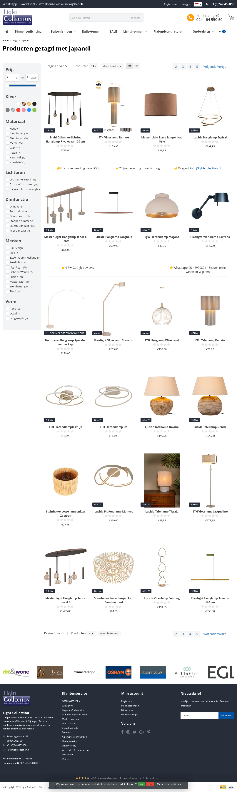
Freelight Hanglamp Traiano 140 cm (210, 600)
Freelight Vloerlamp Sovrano (113, 340)
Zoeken (135, 17)
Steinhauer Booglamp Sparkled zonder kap (65, 342)
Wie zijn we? (68, 705)
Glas (15, 148)
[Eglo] (221, 672)
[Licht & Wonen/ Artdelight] (16, 672)
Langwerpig (19, 318)
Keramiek (17, 157)
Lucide (16, 277)
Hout (14, 128)
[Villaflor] (187, 672)
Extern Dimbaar (22, 225)
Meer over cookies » (169, 784)
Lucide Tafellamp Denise (210, 427)
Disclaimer (67, 754)
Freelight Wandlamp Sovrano (210, 237)
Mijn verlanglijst (129, 714)
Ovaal (15, 313)
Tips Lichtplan (69, 723)
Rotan (15, 152)
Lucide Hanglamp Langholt (114, 237)
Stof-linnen (19, 138)
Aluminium (19, 133)
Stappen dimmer (22, 221)
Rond (15, 308)
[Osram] (118, 672)
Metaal (16, 143)
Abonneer (226, 715)
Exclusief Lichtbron (24, 184)
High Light (18, 267)
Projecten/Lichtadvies (73, 710)
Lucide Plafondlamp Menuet (113, 511)
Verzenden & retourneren (75, 750)
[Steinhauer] (153, 672)
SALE (113, 31)
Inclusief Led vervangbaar (25, 189)
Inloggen (186, 4)
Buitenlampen (62, 31)
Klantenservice (69, 741)
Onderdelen (202, 31)
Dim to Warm (20, 216)
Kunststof (17, 162)
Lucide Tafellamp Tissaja (161, 511)
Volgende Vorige (214, 67)
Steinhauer (19, 286)
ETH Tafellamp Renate (210, 340)
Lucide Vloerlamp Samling (162, 598)
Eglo (14, 252)
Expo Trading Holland (25, 257)
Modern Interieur (71, 719)
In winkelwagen (64, 157)
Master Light (20, 281)
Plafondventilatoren (168, 31)
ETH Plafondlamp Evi (114, 427)
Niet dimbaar (20, 230)
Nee (150, 784)
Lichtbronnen (133, 31)
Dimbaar (17, 206)
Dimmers (67, 732)
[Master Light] (84, 672)
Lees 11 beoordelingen (149, 778)
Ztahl (15, 291)
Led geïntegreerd (23, 179)
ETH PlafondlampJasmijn (65, 427)
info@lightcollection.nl (205, 168)
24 (92, 66)
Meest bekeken (111, 66)
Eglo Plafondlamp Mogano (161, 237)
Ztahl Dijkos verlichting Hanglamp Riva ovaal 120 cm (65, 139)
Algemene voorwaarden (74, 736)
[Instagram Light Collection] (129, 732)
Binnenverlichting (28, 31)
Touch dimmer (20, 211)
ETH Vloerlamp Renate (114, 137)
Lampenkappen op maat (74, 714)
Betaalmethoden (70, 727)
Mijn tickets (127, 710)
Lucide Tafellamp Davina (161, 427)
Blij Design (18, 248)
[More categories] (220, 31)
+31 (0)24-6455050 (221, 4)
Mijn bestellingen (130, 705)
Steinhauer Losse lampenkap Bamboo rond (113, 600)
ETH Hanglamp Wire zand (162, 340)
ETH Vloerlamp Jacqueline (210, 511)
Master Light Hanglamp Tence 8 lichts (65, 239)
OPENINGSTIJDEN (71, 701)
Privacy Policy (69, 745)
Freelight (18, 262)
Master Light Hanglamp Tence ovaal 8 (65, 600)
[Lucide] (50, 672)
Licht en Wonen (21, 272)
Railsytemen (91, 31)
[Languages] (198, 4)
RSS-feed (66, 759)
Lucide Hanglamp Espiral (210, 137)
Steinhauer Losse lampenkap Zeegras (65, 513)
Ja (141, 784)
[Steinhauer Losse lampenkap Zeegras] (65, 480)
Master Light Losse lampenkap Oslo (161, 139)
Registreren (170, 4)
